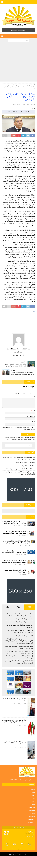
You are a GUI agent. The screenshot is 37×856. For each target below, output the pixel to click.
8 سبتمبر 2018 (21, 564)
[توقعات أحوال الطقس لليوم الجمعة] (10, 673)
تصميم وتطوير (24, 854)
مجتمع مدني (32, 810)
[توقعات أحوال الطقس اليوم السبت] (19, 673)
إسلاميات (32, 813)
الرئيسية (33, 789)
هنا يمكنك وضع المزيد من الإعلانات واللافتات (18, 111)
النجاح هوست (14, 854)
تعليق (33, 396)
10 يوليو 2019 (26, 545)
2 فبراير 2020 (22, 574)
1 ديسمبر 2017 (21, 525)
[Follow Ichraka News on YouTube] (17, 355)
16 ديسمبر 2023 (21, 703)
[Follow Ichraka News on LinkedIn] (14, 355)
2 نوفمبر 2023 (30, 104)
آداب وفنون (32, 807)
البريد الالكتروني (30, 416)
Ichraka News (16, 104)
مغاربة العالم (32, 816)
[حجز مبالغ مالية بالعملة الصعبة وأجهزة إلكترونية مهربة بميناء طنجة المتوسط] (31, 750)
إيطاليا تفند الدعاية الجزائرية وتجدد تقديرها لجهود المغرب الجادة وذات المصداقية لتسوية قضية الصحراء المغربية (14, 721)
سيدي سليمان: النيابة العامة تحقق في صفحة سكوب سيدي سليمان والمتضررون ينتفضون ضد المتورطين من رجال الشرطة (14, 533)
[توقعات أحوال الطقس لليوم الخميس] (10, 679)
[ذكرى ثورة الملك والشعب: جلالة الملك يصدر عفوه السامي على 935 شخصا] (19, 685)
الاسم (33, 411)
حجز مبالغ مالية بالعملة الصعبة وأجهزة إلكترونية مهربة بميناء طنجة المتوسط (15, 743)
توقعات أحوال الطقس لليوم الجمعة (25, 465)
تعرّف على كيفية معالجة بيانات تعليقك (16, 439)
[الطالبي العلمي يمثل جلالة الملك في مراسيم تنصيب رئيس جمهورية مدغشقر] (31, 707)
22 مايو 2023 (22, 725)
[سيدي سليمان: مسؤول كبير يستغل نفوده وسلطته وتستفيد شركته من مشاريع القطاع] (31, 562)
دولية (34, 798)
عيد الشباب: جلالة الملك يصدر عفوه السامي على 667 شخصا (18, 469)
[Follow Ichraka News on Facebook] (23, 355)
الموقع (33, 422)
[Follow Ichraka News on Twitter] (21, 355)
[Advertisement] (18, 62)
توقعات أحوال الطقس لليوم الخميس (23, 635)
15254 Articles (26, 349)
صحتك (33, 804)
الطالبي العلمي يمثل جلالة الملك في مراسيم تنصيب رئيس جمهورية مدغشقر (14, 699)
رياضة (33, 801)
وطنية (33, 795)
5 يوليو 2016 (22, 554)
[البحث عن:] (18, 40)
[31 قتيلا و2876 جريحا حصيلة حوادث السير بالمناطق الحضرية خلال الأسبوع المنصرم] (27, 692)
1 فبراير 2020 (22, 535)
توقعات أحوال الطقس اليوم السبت (25, 462)
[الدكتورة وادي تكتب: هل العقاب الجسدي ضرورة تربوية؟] (31, 571)
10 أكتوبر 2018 (21, 747)
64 (14, 525)
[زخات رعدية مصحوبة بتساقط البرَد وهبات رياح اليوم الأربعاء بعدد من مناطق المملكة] (19, 691)
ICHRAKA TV (31, 822)
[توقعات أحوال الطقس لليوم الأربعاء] (10, 692)
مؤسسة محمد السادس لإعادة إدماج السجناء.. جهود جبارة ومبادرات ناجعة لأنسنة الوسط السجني (14, 552)
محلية (33, 792)
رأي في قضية (31, 819)
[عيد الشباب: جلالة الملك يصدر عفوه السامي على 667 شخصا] (27, 678)
